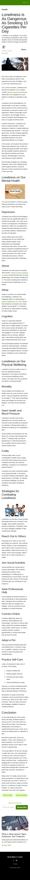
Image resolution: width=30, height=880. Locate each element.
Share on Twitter (7, 795)
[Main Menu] (27, 2)
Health (5, 9)
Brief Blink (12, 857)
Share (23, 49)
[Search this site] (24, 2)
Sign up (15, 864)
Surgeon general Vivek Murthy (17, 92)
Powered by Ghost (15, 867)
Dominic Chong (7, 51)
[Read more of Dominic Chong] (4, 47)
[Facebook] (16, 860)
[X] (13, 860)
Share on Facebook (21, 795)
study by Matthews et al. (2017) (12, 301)
